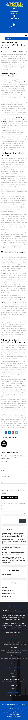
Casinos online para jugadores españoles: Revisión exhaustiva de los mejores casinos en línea (14, 681)
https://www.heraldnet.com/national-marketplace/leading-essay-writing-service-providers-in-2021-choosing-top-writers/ (14, 301)
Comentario (4, 461)
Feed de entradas (7, 590)
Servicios (14, 676)
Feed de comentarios (8, 593)
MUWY (14, 51)
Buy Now (14, 636)
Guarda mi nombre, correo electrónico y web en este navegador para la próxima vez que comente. (13, 492)
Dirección (14, 688)
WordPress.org (6, 596)
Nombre (3, 470)
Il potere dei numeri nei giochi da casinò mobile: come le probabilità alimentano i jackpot (14, 541)
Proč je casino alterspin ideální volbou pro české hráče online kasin (13, 553)
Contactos (14, 674)
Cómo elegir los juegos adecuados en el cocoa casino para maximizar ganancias (13, 547)
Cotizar (9, 38)
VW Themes (17, 706)
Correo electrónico (6, 476)
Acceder (4, 587)
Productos (14, 685)
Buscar (14, 518)
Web (2, 482)
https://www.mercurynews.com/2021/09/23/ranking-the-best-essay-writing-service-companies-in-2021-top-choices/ (13, 119)
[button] (23, 35)
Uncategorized (12, 437)
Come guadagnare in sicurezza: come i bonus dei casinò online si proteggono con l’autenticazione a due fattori (13, 534)
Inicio (14, 671)
